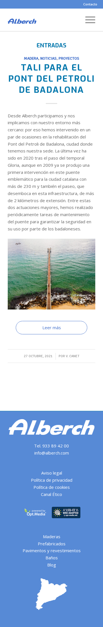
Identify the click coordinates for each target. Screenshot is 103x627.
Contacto (90, 4)
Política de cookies (51, 487)
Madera (31, 58)
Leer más (51, 327)
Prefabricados (52, 543)
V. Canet (72, 356)
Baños (51, 557)
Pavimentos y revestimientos (52, 550)
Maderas (51, 536)
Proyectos (69, 58)
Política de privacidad (51, 480)
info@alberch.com (51, 453)
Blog (51, 565)
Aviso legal (51, 473)
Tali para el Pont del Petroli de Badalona (51, 79)
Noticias (48, 58)
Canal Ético (51, 494)
